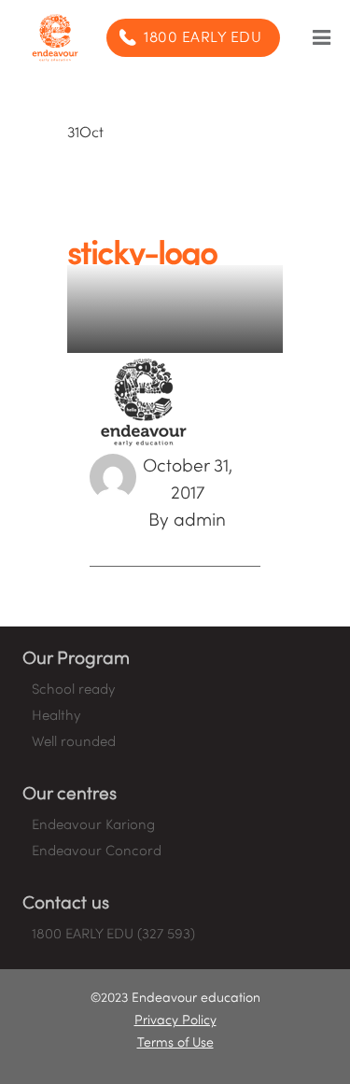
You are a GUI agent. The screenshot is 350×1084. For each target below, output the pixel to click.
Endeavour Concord (96, 851)
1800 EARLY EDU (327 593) (113, 934)
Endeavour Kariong (93, 825)
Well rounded (74, 742)
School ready (73, 690)
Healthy (56, 716)
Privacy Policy (175, 1021)
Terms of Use (175, 1043)
